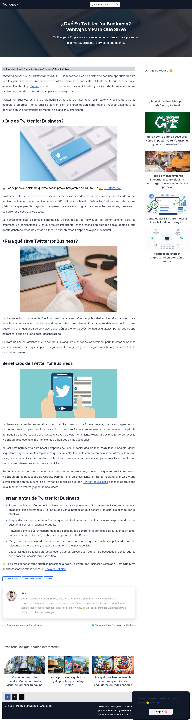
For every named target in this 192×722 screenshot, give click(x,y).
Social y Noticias (12, 578)
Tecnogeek (10, 4)
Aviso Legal (46, 706)
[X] (15, 697)
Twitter (48, 578)
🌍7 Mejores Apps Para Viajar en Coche (112, 625)
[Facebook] (7, 697)
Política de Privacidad (27, 706)
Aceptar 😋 (160, 711)
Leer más (154, 702)
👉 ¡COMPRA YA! (110, 188)
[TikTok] (21, 697)
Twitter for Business (95, 481)
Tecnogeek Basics (32, 578)
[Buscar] (117, 4)
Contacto (9, 706)
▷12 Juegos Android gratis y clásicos (24, 625)
